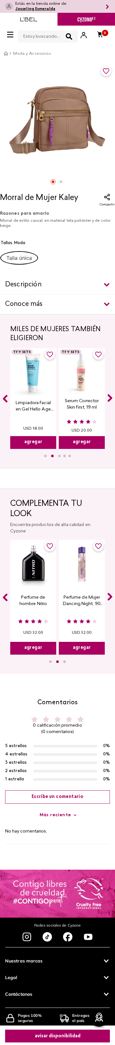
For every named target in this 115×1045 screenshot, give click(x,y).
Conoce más (24, 304)
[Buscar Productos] (69, 36)
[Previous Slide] (5, 399)
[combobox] (48, 35)
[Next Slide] (110, 398)
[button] (19, 258)
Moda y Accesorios (32, 54)
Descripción (23, 285)
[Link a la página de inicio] (5, 53)
